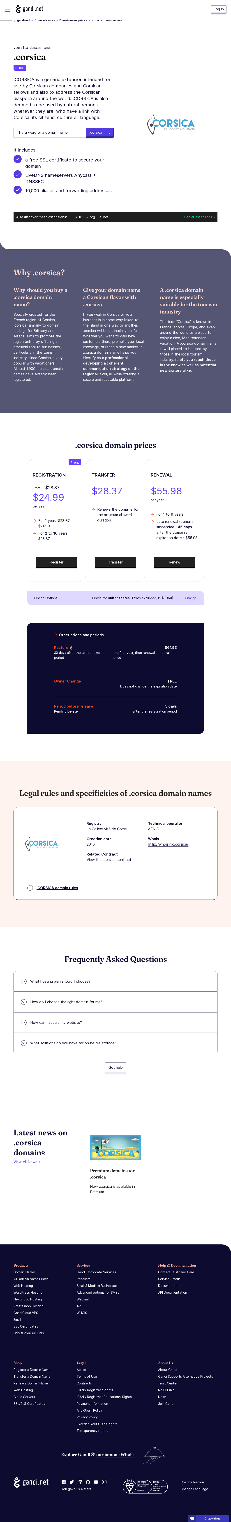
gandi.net (23, 20)
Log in (219, 9)
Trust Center (168, 1383)
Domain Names (45, 20)
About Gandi (167, 1370)
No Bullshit (166, 1390)
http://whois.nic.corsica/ (168, 844)
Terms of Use (87, 1376)
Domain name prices (73, 20)
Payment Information (92, 1403)
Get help (116, 1067)
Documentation (169, 1286)
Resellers (83, 1279)
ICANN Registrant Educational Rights (104, 1397)
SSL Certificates (26, 1326)
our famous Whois (115, 1454)
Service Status (169, 1279)
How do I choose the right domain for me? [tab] (66, 1002)
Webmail (83, 1299)
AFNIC (153, 829)
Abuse (81, 1370)
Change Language (194, 1489)
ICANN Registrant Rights (95, 1390)
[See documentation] (70, 647)
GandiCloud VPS (26, 1313)
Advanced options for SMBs (98, 1292)
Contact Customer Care (176, 1272)
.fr (79, 217)
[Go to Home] (29, 9)
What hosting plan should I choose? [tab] (60, 981)
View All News (25, 1162)
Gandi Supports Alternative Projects (185, 1376)
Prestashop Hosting (29, 1306)
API (79, 1306)
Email (17, 1319)
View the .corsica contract (109, 859)
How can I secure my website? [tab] (56, 1022)
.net (105, 217)
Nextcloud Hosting (28, 1299)
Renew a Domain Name (31, 1383)
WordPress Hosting (28, 1292)
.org (92, 217)
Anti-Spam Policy (89, 1410)
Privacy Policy (87, 1417)
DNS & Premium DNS (29, 1333)
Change (191, 598)
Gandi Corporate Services (96, 1272)
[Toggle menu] (7, 9)
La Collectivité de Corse (107, 829)
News (162, 1397)
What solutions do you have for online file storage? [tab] (73, 1043)
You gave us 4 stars (76, 1489)
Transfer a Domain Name (32, 1376)
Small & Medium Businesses (97, 1286)
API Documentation (172, 1292)
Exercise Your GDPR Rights (97, 1424)
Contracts (84, 1383)
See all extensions (198, 217)
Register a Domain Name (32, 1370)
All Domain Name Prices (31, 1279)
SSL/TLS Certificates (29, 1403)
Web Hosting (23, 1286)
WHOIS (82, 1313)
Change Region (192, 1482)
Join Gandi (166, 1403)
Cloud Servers (24, 1397)
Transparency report (92, 1431)
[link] (63, 1482)
